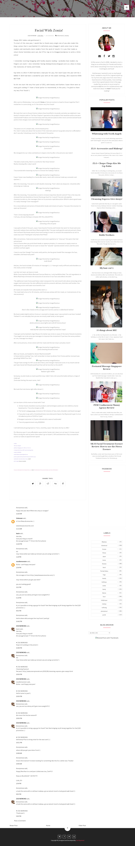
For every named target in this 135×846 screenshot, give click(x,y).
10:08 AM (19, 753)
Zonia (42, 102)
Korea (104, 560)
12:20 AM (19, 514)
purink (104, 615)
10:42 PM (19, 621)
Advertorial (60, 35)
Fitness (104, 553)
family (104, 589)
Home (48, 825)
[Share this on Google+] (40, 483)
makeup (104, 604)
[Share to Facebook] (63, 483)
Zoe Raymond (80, 840)
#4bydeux (104, 542)
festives (104, 593)
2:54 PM (18, 568)
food (104, 596)
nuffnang (104, 607)
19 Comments (50, 35)
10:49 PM (19, 648)
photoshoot (104, 611)
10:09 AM (19, 764)
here (33, 470)
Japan (104, 556)
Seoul (104, 567)
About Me (102, 643)
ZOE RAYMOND (21, 626)
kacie (18, 533)
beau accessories (22, 461)
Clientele (111, 643)
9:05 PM (18, 794)
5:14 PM (18, 598)
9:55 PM (18, 611)
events (104, 586)
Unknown (19, 518)
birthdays (104, 582)
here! (109, 89)
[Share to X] (32, 483)
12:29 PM (19, 544)
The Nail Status (104, 571)
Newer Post (14, 825)
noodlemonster (21, 561)
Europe (104, 549)
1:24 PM (18, 557)
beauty (67, 35)
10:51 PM (19, 743)
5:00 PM (18, 816)
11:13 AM (19, 529)
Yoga (104, 575)
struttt (29, 459)
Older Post (82, 825)
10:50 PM (19, 674)
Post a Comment (20, 821)
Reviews (104, 564)
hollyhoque (104, 600)
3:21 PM (18, 587)
